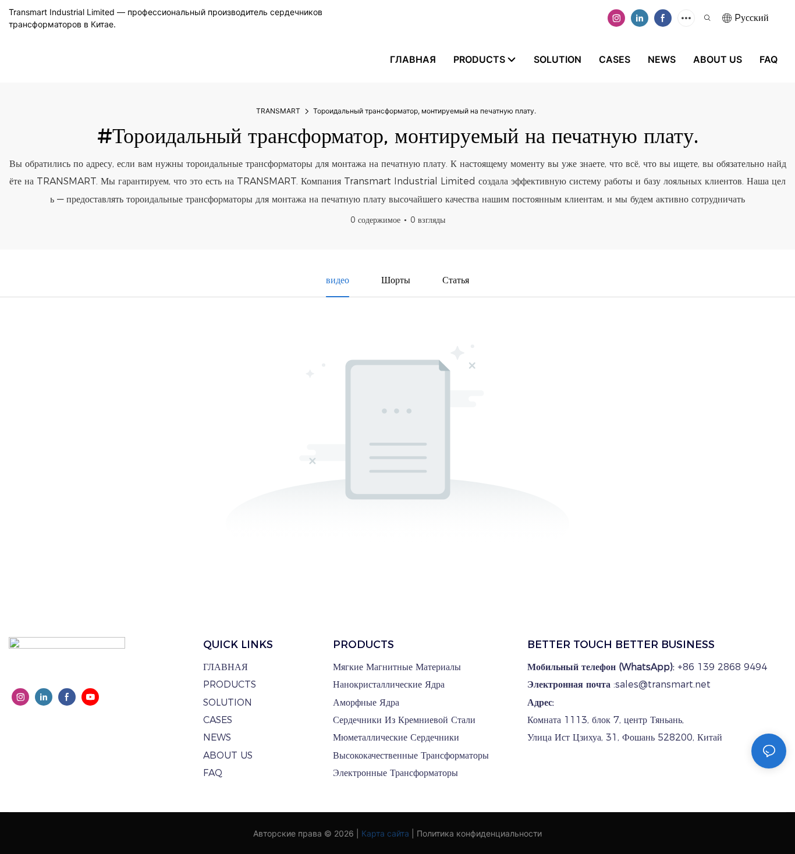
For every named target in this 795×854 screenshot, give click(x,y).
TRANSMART (278, 110)
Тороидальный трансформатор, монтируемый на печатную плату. (424, 110)
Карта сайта (385, 833)
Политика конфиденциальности (479, 833)
